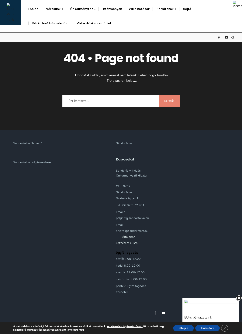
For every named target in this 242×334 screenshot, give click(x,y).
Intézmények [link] (112, 9)
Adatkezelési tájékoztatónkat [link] (125, 326)
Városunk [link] (53, 9)
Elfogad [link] (183, 328)
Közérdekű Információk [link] (49, 23)
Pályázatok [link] (165, 9)
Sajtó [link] (187, 9)
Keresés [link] (169, 101)
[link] (237, 4)
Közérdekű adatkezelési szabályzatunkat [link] (38, 330)
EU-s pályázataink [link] (198, 317)
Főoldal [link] (33, 9)
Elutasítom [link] (207, 328)
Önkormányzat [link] (81, 9)
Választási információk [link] (94, 23)
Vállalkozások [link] (139, 9)
